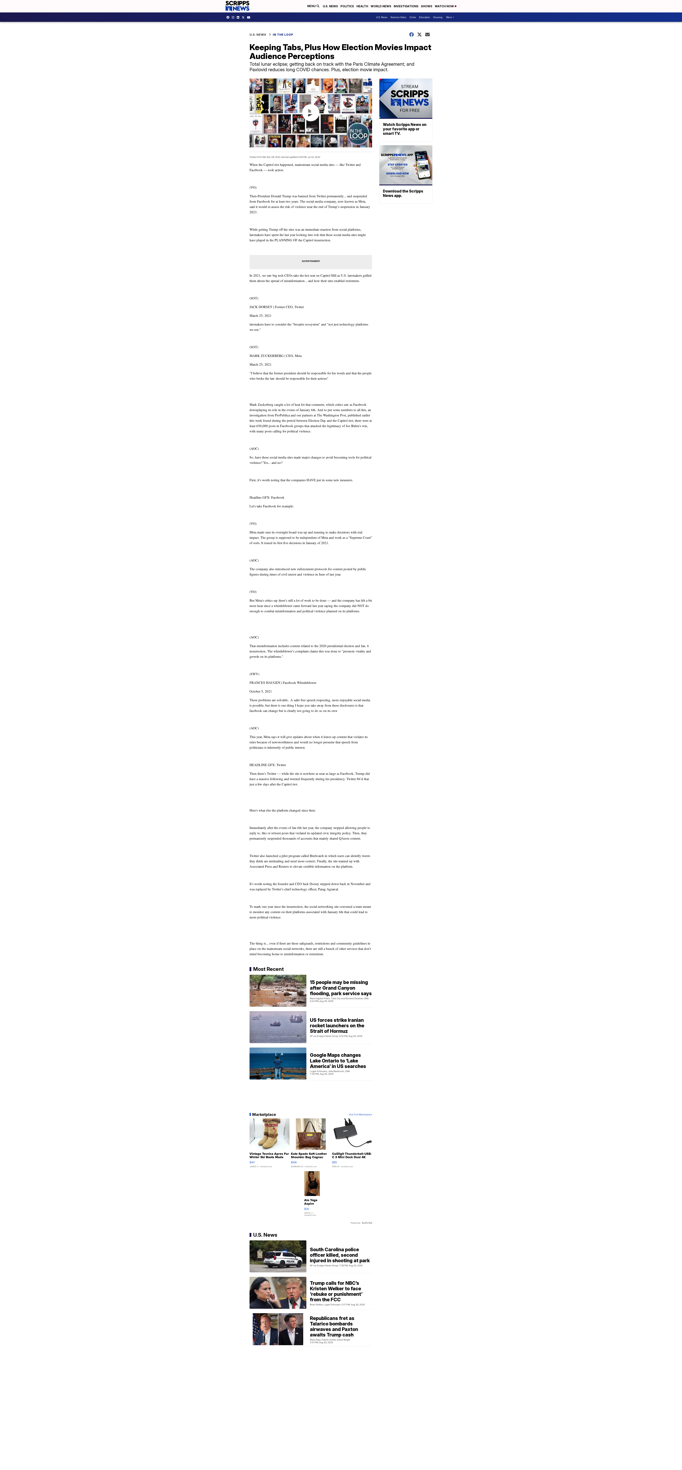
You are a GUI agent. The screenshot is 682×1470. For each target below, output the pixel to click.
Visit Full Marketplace (360, 1114)
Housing (437, 17)
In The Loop (283, 34)
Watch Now (445, 6)
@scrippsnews (249, 17)
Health (362, 6)
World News (381, 6)
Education (424, 17)
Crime (413, 17)
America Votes (398, 17)
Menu (311, 6)
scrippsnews (228, 17)
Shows (426, 6)
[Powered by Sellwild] (367, 1223)
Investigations (406, 6)
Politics (347, 6)
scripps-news (239, 17)
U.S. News (330, 6)
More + (450, 17)
